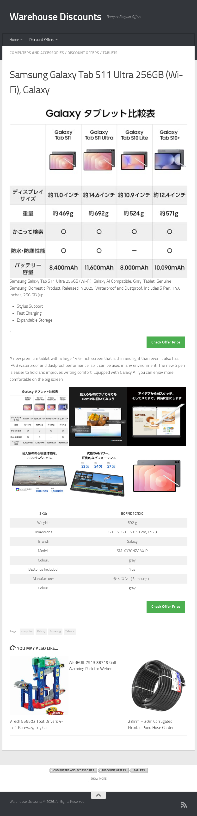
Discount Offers (41, 39)
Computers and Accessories (37, 52)
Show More (99, 778)
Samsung (55, 631)
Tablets (110, 52)
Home (14, 39)
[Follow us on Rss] (184, 804)
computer (27, 631)
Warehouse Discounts (56, 17)
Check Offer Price (165, 342)
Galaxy (41, 631)
